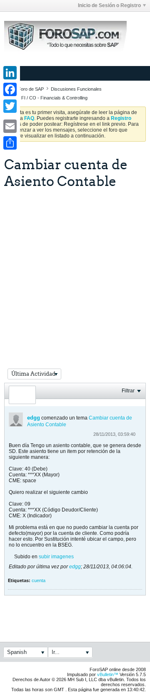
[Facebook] (10, 89)
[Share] (10, 143)
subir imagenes (56, 557)
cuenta (38, 580)
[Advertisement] (75, 268)
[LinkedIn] (10, 72)
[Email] (10, 126)
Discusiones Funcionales (76, 89)
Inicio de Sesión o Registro (109, 5)
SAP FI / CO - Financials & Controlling (49, 97)
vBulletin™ (107, 674)
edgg (33, 418)
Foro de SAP (31, 89)
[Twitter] (10, 106)
